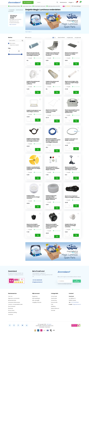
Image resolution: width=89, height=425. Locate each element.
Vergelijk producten (36, 302)
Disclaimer (10, 308)
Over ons (10, 296)
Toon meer (28, 31)
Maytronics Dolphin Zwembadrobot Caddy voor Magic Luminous (71, 168)
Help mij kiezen (12, 24)
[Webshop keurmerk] (76, 325)
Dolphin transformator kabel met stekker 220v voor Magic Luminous (33, 140)
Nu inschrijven (76, 281)
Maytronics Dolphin (14, 45)
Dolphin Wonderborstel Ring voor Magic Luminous (33, 83)
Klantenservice (63, 2)
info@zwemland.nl (37, 282)
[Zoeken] (57, 2)
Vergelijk (30, 58)
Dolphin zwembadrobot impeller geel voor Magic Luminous (33, 168)
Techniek (53, 310)
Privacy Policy (11, 310)
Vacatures (10, 314)
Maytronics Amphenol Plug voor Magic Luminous (72, 196)
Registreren (35, 296)
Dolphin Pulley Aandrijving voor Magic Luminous (33, 197)
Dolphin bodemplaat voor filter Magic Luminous (34, 111)
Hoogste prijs (78, 37)
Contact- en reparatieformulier (15, 304)
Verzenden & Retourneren (14, 302)
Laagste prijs (70, 37)
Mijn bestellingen (36, 298)
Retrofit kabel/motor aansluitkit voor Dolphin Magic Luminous (52, 168)
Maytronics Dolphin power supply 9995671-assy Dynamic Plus (72, 111)
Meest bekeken (61, 37)
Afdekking (53, 306)
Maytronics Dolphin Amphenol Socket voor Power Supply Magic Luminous (52, 226)
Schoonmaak (54, 302)
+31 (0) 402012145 (37, 280)
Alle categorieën (27, 2)
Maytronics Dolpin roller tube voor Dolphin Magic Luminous (72, 83)
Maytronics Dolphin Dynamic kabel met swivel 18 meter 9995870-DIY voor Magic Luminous (53, 140)
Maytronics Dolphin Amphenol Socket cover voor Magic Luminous (33, 226)
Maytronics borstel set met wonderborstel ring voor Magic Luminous (33, 54)
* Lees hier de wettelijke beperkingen (65, 283)
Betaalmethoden (12, 300)
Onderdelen (12, 10)
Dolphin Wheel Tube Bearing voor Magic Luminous (70, 226)
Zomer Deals (54, 296)
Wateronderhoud (55, 308)
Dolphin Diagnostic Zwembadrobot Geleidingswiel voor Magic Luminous (51, 197)
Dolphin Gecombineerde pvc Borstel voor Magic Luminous (52, 54)
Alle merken (12, 43)
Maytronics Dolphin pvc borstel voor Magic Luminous (71, 54)
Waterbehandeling (12, 312)
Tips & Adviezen (11, 306)
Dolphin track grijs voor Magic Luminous (71, 139)
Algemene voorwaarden (13, 298)
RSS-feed (49, 324)
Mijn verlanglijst (35, 300)
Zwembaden (54, 298)
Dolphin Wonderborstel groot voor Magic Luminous (52, 83)
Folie (52, 304)
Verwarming (54, 300)
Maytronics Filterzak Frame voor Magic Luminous (51, 111)
